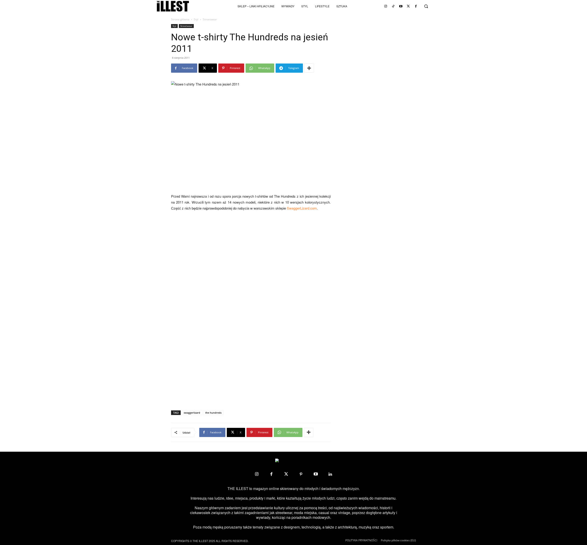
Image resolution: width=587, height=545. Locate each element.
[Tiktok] (393, 6)
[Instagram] (385, 6)
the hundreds (213, 412)
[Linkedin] (330, 474)
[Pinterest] (301, 474)
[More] (309, 68)
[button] (426, 6)
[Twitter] (408, 6)
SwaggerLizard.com (302, 208)
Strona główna (180, 19)
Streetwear (186, 26)
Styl (196, 19)
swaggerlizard (192, 412)
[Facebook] (416, 6)
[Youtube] (401, 6)
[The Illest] (173, 6)
